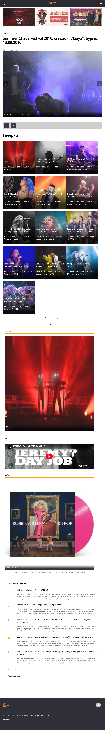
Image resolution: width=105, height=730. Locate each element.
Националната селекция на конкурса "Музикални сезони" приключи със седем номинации (53, 620)
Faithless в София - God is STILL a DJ (33, 590)
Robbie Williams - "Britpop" (15, 567)
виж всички (12, 669)
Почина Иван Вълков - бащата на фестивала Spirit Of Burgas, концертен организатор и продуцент (57, 652)
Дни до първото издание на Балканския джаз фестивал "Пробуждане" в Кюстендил (55, 637)
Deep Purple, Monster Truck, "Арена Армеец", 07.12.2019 (79, 195)
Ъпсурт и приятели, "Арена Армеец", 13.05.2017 (16, 299)
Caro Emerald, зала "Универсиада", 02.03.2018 (16, 265)
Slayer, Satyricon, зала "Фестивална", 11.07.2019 (47, 230)
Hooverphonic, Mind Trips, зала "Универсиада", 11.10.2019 (49, 160)
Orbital (7, 161)
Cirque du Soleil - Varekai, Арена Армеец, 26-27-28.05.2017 (50, 265)
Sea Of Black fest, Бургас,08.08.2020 (12, 195)
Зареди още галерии (52, 318)
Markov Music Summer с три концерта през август (39, 605)
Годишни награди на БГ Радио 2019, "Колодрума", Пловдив (81, 230)
